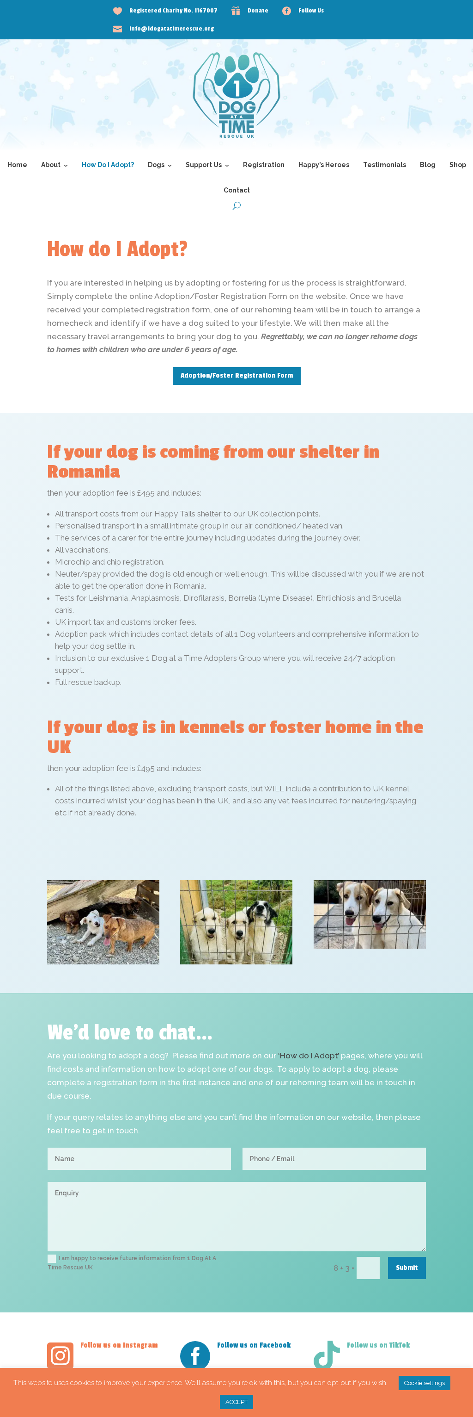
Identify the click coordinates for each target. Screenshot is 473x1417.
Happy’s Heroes (323, 164)
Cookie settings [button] (424, 1383)
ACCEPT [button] (236, 1401)
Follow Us (311, 10)
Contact (237, 190)
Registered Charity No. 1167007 (173, 10)
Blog (428, 164)
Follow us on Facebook (254, 1345)
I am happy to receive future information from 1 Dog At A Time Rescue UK (132, 1263)
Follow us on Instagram (119, 1345)
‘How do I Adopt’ (308, 1055)
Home (17, 164)
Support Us (204, 164)
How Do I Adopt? (108, 164)
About (51, 164)
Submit (407, 1267)
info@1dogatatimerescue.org (171, 28)
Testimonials (384, 164)
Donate (258, 10)
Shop (457, 164)
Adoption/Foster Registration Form (237, 375)
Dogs (156, 164)
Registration (264, 164)
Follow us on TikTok (378, 1345)
